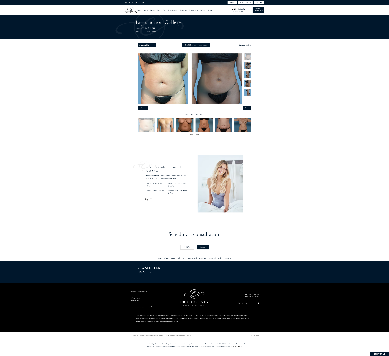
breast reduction (228, 319)
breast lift (204, 319)
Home (139, 10)
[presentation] (191, 134)
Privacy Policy (255, 335)
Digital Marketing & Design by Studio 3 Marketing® (176, 335)
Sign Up (149, 199)
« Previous (142, 108)
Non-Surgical (172, 10)
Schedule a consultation (194, 234)
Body (158, 10)
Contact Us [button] (379, 354)
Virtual (202, 247)
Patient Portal (245, 2)
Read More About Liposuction (196, 45)
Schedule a (258, 9)
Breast (152, 10)
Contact (210, 10)
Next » (247, 108)
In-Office (187, 247)
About (146, 10)
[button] (126, 2)
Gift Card (259, 2)
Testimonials (193, 10)
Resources (183, 10)
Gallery (202, 10)
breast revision (215, 319)
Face (164, 10)
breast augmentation (190, 319)
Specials (232, 2)
